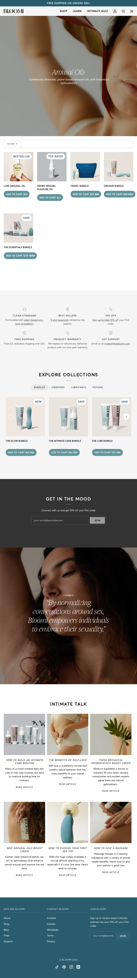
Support (8, 941)
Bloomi (67, 959)
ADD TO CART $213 (20, 255)
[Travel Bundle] (85, 166)
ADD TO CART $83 (21, 452)
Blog (6, 929)
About (7, 918)
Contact (51, 918)
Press (6, 935)
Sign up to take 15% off (105, 320)
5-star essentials (59, 320)
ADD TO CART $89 (119, 194)
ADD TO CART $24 (50, 197)
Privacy (51, 941)
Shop (6, 924)
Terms (50, 935)
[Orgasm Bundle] (118, 166)
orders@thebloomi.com (117, 343)
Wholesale (52, 929)
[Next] (126, 417)
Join (97, 520)
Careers (51, 924)
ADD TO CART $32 (64, 452)
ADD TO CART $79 (86, 194)
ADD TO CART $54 (16, 194)
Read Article (24, 787)
